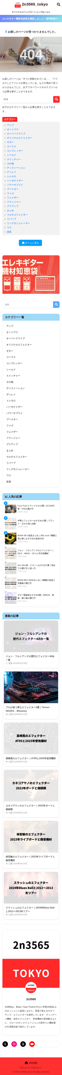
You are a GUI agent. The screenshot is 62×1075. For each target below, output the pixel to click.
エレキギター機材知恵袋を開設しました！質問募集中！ (31, 18)
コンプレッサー (15, 150)
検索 (56, 304)
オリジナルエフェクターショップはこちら (31, 12)
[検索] (56, 99)
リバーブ (11, 219)
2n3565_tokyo (34, 4)
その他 (10, 163)
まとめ (10, 210)
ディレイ (11, 172)
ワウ (9, 227)
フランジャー (14, 202)
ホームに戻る (32, 243)
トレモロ (11, 176)
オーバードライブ (16, 133)
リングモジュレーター (18, 223)
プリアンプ (12, 206)
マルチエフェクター (17, 214)
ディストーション (16, 168)
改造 (9, 232)
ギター (10, 142)
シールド (11, 155)
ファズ (10, 193)
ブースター (12, 189)
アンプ (10, 125)
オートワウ (12, 129)
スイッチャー (14, 159)
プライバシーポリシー (30, 1068)
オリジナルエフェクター (19, 138)
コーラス (11, 146)
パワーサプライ (15, 185)
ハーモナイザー (15, 180)
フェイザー (12, 197)
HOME (32, 1063)
